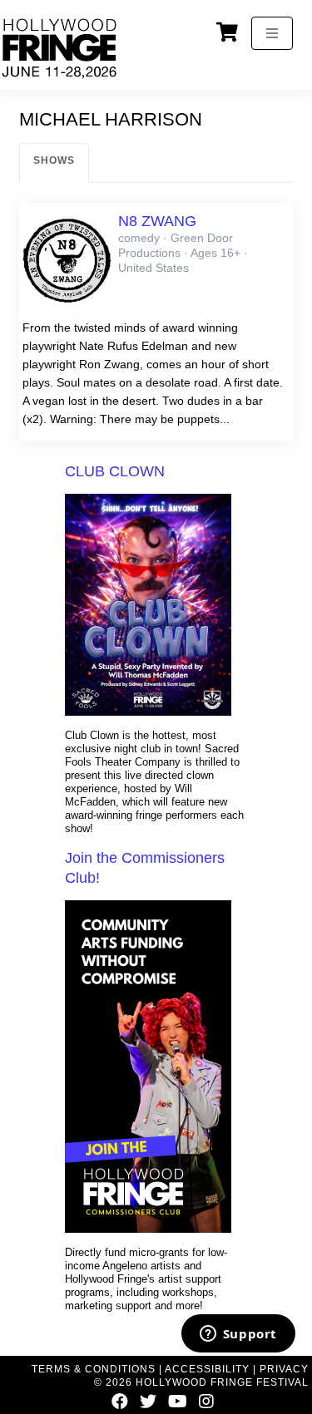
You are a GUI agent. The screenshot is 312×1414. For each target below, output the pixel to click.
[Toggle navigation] (272, 33)
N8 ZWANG (157, 221)
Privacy (284, 1369)
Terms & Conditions (94, 1369)
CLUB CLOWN (115, 471)
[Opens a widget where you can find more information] (238, 1335)
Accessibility (207, 1369)
